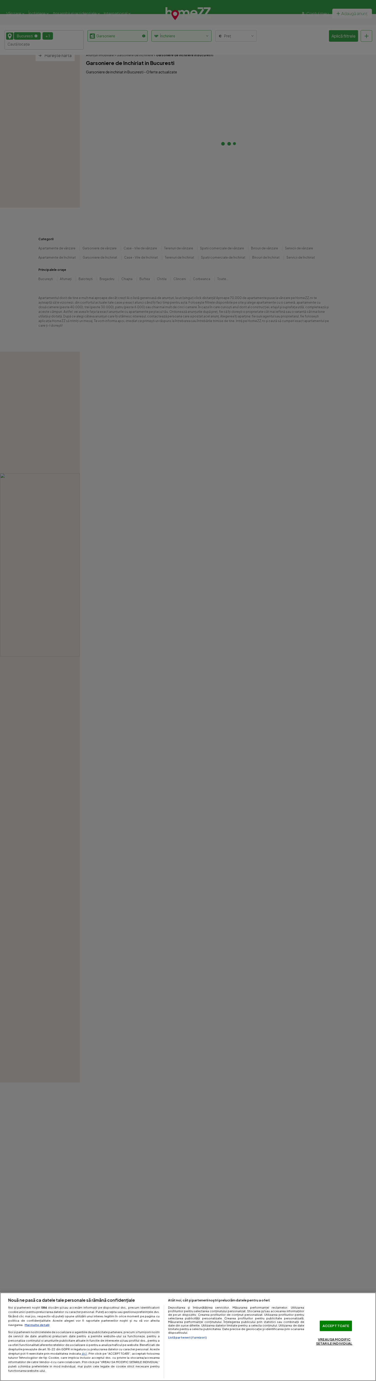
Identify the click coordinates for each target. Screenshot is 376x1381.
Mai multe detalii (37, 1325)
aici (84, 1353)
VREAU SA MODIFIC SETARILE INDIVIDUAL (334, 1342)
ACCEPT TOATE (336, 1326)
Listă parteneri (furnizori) (187, 1337)
